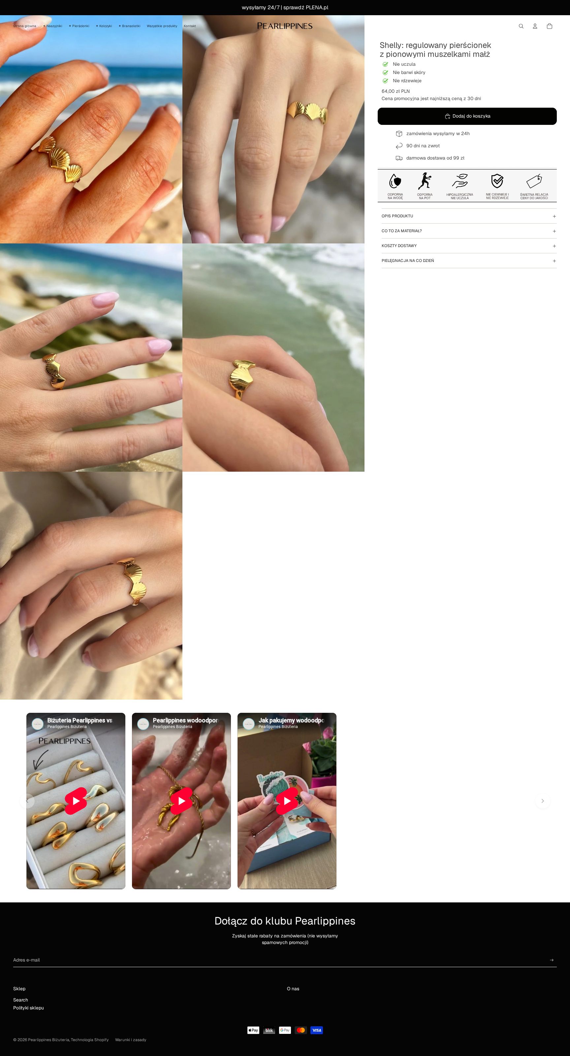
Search (20, 1000)
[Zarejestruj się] (552, 960)
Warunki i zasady (130, 1039)
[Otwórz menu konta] (535, 26)
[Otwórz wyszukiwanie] (521, 26)
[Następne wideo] (542, 801)
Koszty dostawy (399, 245)
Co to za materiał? (402, 231)
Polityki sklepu (28, 1008)
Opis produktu (397, 216)
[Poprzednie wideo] (27, 801)
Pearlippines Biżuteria (48, 1039)
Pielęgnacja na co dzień (408, 260)
